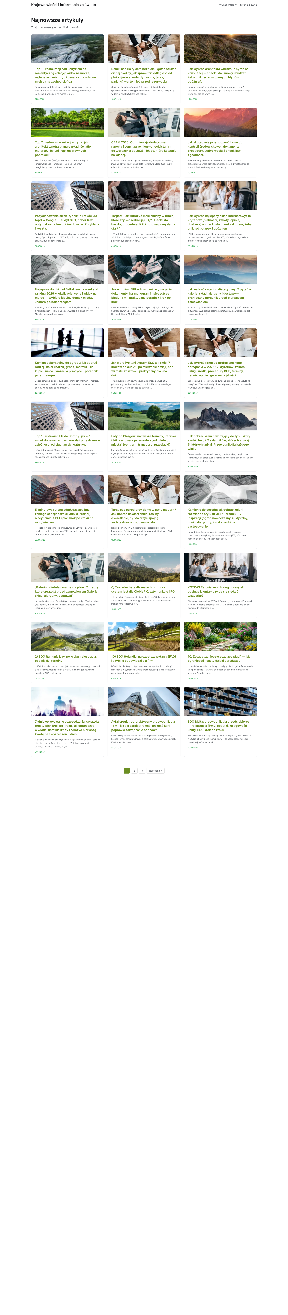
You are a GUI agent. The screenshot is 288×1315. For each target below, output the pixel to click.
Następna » (155, 770)
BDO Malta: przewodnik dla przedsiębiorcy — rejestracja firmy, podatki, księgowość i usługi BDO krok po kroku (219, 726)
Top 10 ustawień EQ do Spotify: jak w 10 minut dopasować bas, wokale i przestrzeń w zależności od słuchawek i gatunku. (67, 440)
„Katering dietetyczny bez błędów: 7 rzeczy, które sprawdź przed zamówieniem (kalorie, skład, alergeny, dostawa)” (67, 591)
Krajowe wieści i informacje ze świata (63, 5)
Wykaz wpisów (228, 4)
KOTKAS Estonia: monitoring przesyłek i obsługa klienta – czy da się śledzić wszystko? (216, 591)
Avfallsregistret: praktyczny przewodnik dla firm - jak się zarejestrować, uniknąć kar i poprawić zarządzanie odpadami (143, 726)
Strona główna (248, 4)
